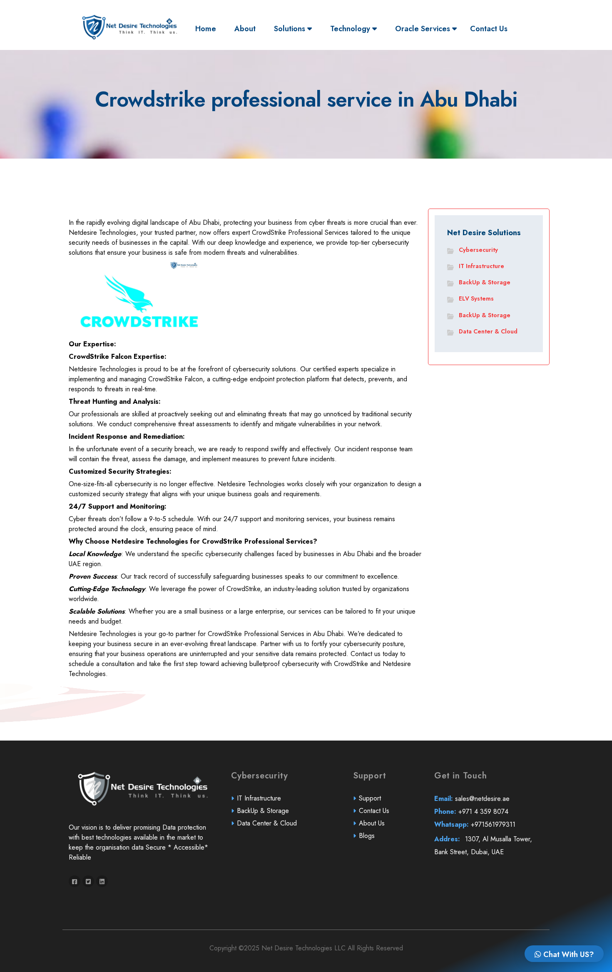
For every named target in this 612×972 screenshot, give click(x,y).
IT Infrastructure (481, 266)
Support (370, 798)
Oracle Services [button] (423, 28)
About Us (372, 823)
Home (207, 28)
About (245, 28)
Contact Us (489, 28)
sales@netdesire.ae (472, 798)
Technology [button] (351, 28)
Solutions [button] (290, 28)
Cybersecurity (478, 250)
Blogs (367, 835)
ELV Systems (476, 298)
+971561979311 (474, 824)
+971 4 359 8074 (471, 811)
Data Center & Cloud (488, 331)
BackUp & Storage (484, 282)
